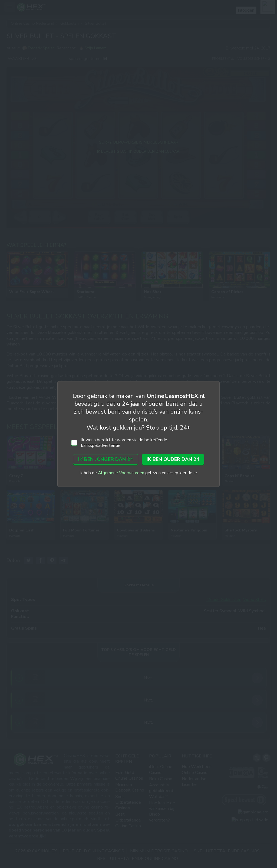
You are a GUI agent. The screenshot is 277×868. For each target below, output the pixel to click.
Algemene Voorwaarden (121, 473)
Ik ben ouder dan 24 (173, 459)
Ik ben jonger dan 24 (105, 459)
